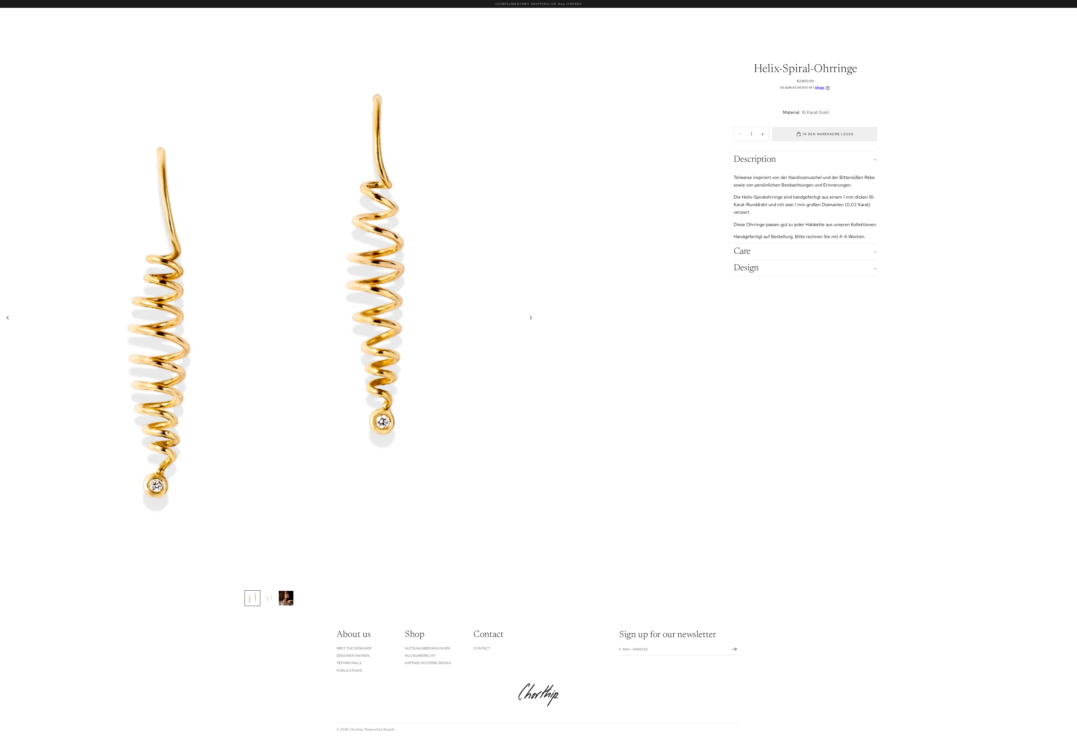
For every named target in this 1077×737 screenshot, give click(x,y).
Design (746, 268)
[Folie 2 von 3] (269, 598)
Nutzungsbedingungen (427, 648)
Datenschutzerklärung (428, 663)
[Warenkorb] (1062, 26)
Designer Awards (353, 655)
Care (742, 251)
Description (755, 159)
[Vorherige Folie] (6, 318)
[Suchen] (13, 26)
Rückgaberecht (420, 655)
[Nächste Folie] (532, 318)
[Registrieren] (734, 649)
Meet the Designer (354, 648)
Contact (481, 648)
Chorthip (356, 729)
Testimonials (349, 663)
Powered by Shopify (380, 729)
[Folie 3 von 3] (286, 598)
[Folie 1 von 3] (252, 598)
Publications (349, 670)
